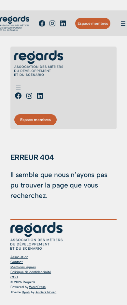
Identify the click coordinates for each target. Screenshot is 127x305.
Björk (26, 292)
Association (19, 257)
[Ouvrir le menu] (123, 23)
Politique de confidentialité (30, 272)
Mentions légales (23, 267)
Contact (16, 262)
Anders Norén (45, 292)
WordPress (37, 287)
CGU (14, 277)
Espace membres (93, 23)
